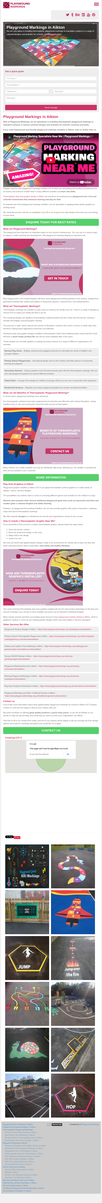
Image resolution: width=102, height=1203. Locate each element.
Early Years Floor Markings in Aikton (20, 1135)
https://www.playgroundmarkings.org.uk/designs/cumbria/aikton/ (64, 629)
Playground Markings (90, 1124)
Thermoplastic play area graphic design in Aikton (23, 196)
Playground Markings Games (15, 1143)
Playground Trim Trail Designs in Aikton (21, 1151)
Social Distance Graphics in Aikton (17, 1191)
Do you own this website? (39, 754)
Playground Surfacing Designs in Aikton (19, 1127)
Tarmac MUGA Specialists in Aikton (19, 1169)
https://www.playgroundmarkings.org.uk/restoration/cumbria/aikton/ (68, 686)
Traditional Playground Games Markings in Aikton (23, 1188)
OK (68, 754)
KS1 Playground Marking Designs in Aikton (23, 1156)
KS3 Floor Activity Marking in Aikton (19, 1161)
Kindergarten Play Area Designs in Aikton (22, 1140)
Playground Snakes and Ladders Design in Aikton (25, 1146)
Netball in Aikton (11, 1172)
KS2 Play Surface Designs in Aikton (19, 1159)
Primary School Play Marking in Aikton (21, 1132)
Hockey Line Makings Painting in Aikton (21, 1175)
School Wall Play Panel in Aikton (18, 1164)
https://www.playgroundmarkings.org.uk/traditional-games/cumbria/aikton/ (36, 696)
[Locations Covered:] (4, 4)
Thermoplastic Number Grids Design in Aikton (24, 1154)
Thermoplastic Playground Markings (18, 1130)
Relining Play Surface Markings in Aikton (20, 1183)
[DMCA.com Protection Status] (54, 1124)
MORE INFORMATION (51, 477)
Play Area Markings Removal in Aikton (19, 1180)
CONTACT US (51, 730)
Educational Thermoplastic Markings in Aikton (24, 1148)
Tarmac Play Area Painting (14, 1167)
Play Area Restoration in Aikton (16, 1185)
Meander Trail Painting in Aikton (18, 1177)
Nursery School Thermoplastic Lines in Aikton (24, 1138)
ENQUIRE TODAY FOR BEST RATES (51, 222)
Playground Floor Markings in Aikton (18, 1124)
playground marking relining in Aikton (74, 617)
